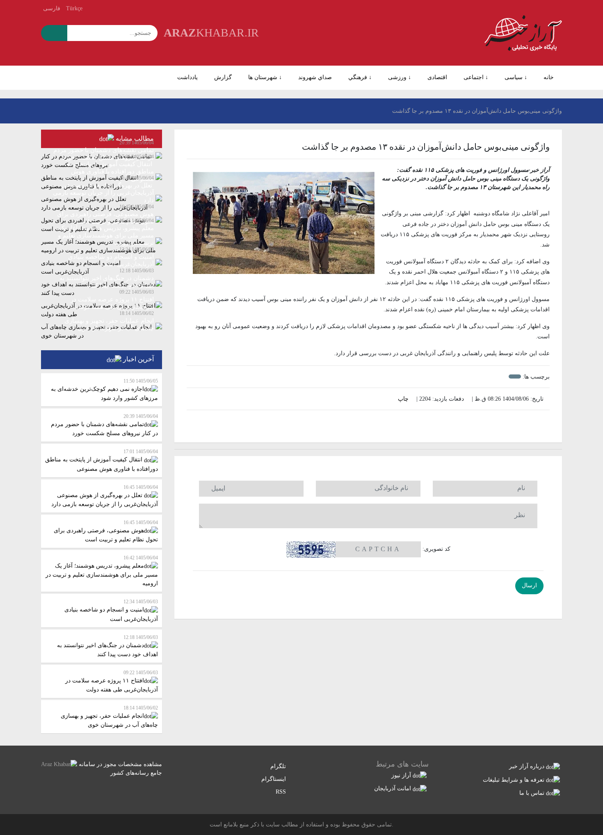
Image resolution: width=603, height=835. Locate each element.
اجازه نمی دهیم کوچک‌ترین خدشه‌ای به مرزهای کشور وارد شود (104, 389)
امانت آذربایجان (393, 788)
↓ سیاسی (516, 77)
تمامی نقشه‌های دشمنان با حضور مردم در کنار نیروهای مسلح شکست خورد (104, 424)
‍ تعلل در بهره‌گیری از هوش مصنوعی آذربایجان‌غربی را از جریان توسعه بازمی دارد (104, 495)
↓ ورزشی (399, 77)
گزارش (223, 77)
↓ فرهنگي (360, 77)
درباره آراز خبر (527, 766)
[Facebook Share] (362, 423)
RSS (282, 792)
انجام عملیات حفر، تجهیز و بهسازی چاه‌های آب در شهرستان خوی (109, 716)
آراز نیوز (402, 775)
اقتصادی (437, 77)
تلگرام (279, 766)
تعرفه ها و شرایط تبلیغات (514, 780)
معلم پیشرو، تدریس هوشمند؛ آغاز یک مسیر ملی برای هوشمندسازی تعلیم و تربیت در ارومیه (102, 570)
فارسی (51, 8)
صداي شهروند (315, 77)
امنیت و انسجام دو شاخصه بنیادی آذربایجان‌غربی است (111, 610)
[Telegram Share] (350, 423)
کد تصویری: (436, 549)
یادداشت (187, 77)
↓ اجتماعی (476, 77)
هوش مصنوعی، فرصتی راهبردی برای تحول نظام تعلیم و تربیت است (106, 531)
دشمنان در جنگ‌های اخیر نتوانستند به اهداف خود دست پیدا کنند (107, 645)
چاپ (404, 399)
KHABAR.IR (211, 32)
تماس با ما (532, 793)
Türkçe (74, 8)
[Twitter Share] (386, 423)
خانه (549, 77)
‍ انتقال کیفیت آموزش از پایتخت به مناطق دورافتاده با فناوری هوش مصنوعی (101, 460)
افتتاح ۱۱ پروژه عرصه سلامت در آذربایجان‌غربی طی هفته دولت (111, 681)
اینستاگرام (274, 779)
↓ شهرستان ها (265, 77)
